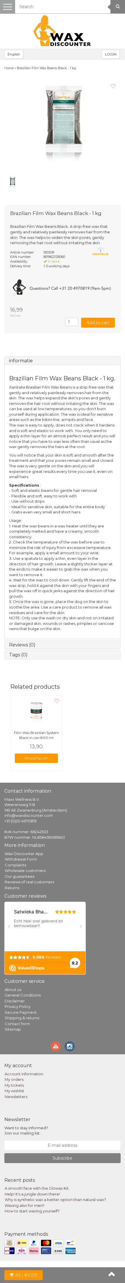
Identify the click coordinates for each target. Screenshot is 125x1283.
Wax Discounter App (24, 853)
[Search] (117, 6)
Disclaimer (15, 1001)
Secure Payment (21, 1012)
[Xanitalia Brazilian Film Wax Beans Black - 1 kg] (62, 124)
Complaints (15, 865)
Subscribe (62, 1158)
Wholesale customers (25, 870)
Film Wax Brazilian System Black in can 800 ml (36, 735)
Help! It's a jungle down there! (32, 1194)
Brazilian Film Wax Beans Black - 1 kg (46, 68)
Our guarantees (19, 876)
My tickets (14, 1085)
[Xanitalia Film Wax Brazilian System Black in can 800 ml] (36, 710)
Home (9, 68)
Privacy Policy (18, 1006)
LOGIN (111, 54)
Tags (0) (18, 655)
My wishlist (14, 1090)
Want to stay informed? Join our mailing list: (26, 1130)
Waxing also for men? (24, 1205)
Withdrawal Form (21, 859)
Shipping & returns (22, 1017)
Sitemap (13, 1029)
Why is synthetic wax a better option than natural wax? (55, 1199)
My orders (14, 1079)
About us (13, 989)
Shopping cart (36, 758)
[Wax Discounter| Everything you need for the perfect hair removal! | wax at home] (62, 30)
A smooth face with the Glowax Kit (37, 1188)
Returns (12, 887)
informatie (21, 360)
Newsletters (16, 1096)
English (14, 54)
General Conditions (23, 995)
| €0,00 (26, 1275)
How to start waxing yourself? (32, 1211)
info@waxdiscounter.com (28, 815)
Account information (24, 1074)
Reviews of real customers (29, 882)
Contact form (17, 1023)
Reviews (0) (22, 645)
